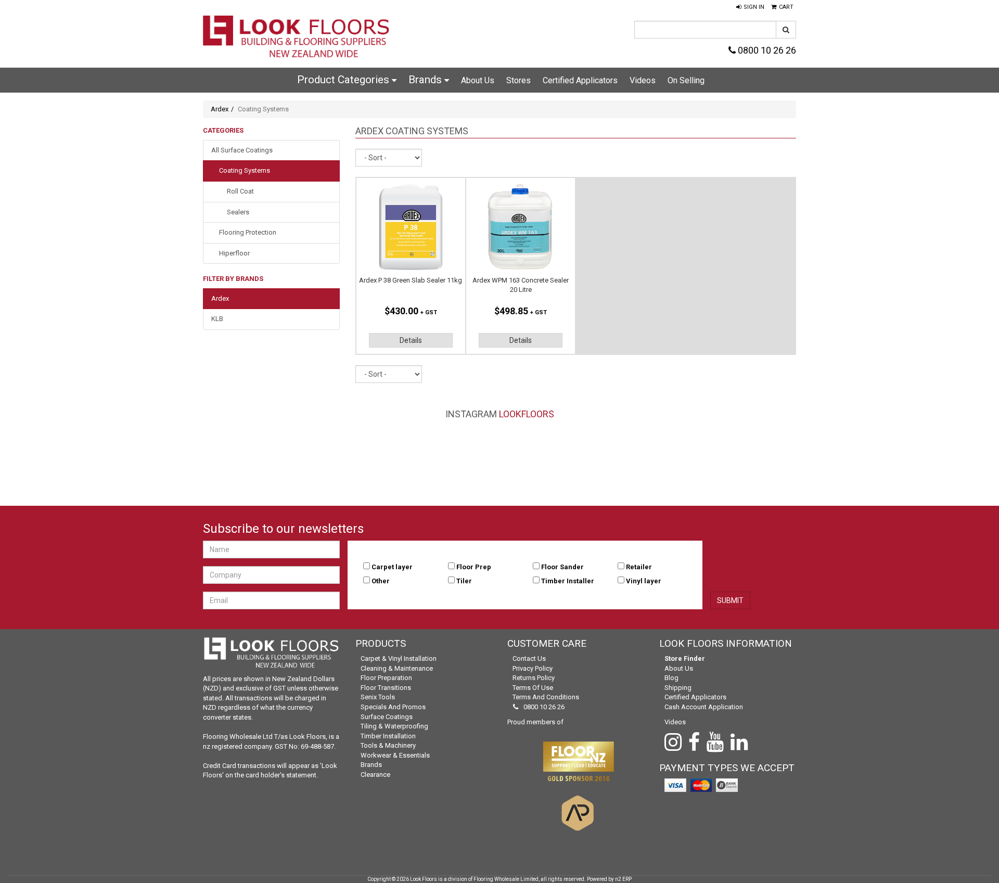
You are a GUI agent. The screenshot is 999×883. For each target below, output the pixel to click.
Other (381, 581)
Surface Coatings (387, 717)
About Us (477, 80)
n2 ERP (623, 879)
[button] (750, 7)
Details (411, 340)
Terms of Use (533, 688)
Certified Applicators (580, 80)
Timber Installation (388, 736)
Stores (518, 80)
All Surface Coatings (242, 150)
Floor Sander (562, 567)
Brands (426, 79)
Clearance (375, 774)
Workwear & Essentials (395, 755)
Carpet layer (392, 567)
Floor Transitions (386, 688)
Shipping (677, 688)
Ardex (219, 109)
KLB (217, 319)
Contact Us (529, 658)
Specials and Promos (393, 707)
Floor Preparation (386, 678)
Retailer (639, 567)
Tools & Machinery (388, 745)
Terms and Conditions (546, 697)
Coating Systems (244, 170)
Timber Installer (567, 581)
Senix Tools (378, 697)
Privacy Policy (533, 668)
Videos (643, 80)
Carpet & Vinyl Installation (399, 658)
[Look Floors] (296, 38)
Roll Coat (240, 191)
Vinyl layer (643, 581)
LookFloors (526, 413)
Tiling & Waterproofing (394, 726)
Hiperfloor (234, 253)
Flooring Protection (247, 232)
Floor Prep (473, 567)
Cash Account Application (703, 707)
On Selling (686, 80)
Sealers (238, 212)
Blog (671, 678)
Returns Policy (534, 678)
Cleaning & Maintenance (397, 668)
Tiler (464, 581)
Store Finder (684, 658)
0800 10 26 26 (766, 50)
